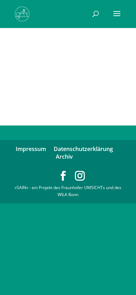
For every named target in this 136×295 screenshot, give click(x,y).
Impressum (31, 149)
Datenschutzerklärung (83, 149)
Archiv (64, 156)
